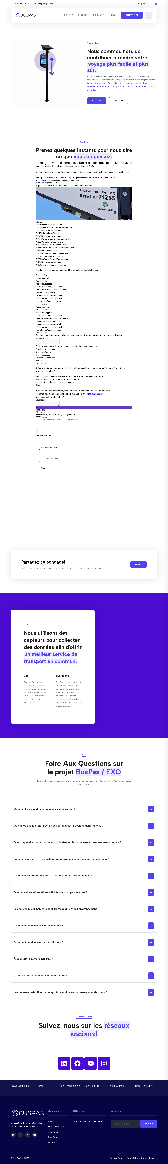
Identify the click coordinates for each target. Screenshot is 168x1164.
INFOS (117, 101)
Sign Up (149, 1124)
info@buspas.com (46, 4)
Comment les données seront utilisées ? (38, 942)
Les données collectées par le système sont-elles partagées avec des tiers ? (60, 992)
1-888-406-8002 (21, 4)
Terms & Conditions (136, 1158)
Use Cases (53, 1137)
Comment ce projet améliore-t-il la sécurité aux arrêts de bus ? (53, 875)
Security (153, 1158)
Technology (54, 1132)
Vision (51, 1121)
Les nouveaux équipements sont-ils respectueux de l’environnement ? (56, 908)
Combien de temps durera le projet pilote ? (40, 975)
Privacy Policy (116, 1158)
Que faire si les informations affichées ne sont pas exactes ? (50, 892)
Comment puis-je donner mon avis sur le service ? (44, 809)
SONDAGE (96, 101)
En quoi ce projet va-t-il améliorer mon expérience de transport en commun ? (61, 858)
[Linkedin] (64, 1063)
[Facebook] (77, 1063)
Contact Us (131, 15)
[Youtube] (90, 1063)
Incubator (53, 1142)
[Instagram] (104, 1063)
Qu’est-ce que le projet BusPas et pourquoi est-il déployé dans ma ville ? (58, 825)
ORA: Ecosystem (56, 1126)
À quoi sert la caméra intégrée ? (33, 958)
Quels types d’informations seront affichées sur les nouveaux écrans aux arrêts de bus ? (67, 842)
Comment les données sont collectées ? (38, 925)
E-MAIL (138, 564)
